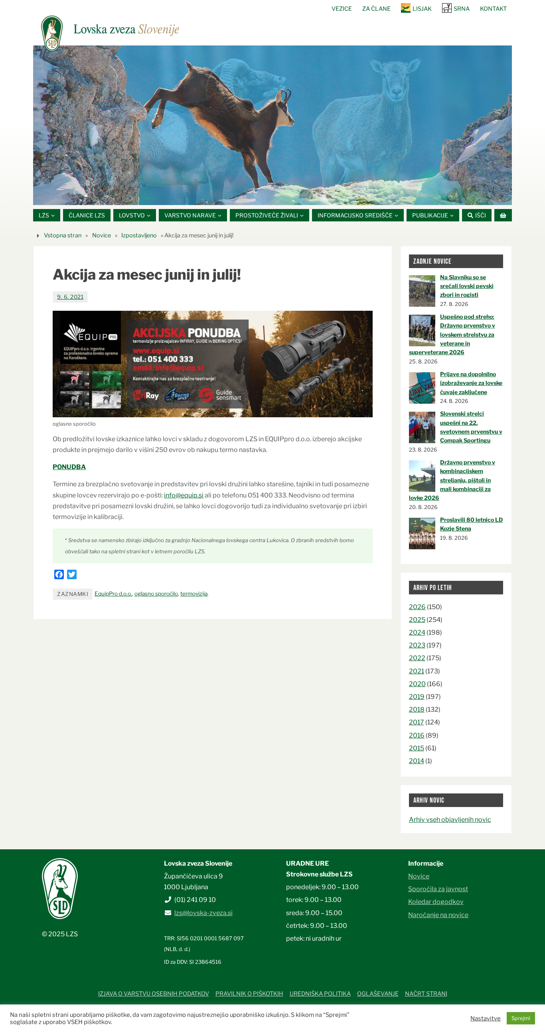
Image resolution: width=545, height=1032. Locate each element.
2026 (417, 607)
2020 (417, 684)
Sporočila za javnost (438, 889)
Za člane (376, 8)
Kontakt (493, 8)
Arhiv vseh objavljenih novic (450, 819)
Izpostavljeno (139, 235)
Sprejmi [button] (520, 1018)
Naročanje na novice (438, 915)
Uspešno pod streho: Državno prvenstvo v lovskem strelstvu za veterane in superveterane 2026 (452, 334)
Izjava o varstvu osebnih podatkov (153, 993)
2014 (416, 761)
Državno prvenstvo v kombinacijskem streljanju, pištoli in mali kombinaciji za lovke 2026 (452, 480)
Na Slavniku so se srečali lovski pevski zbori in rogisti (467, 286)
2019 (417, 696)
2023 (417, 645)
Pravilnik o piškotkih (249, 993)
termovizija (193, 593)
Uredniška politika (320, 993)
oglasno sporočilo (156, 593)
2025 (417, 620)
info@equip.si (183, 495)
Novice (101, 235)
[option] (272, 125)
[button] (248, 195)
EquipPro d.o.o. (113, 593)
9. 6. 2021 (70, 297)
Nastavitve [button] (485, 1018)
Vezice (342, 8)
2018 (417, 709)
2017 (416, 722)
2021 (416, 671)
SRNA (462, 8)
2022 (417, 658)
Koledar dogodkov (436, 902)
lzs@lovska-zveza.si (203, 913)
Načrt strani (426, 993)
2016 (417, 735)
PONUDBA (69, 467)
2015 (416, 748)
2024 (417, 632)
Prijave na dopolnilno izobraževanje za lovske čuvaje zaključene (471, 383)
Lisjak (422, 8)
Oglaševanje (378, 993)
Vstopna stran (62, 235)
